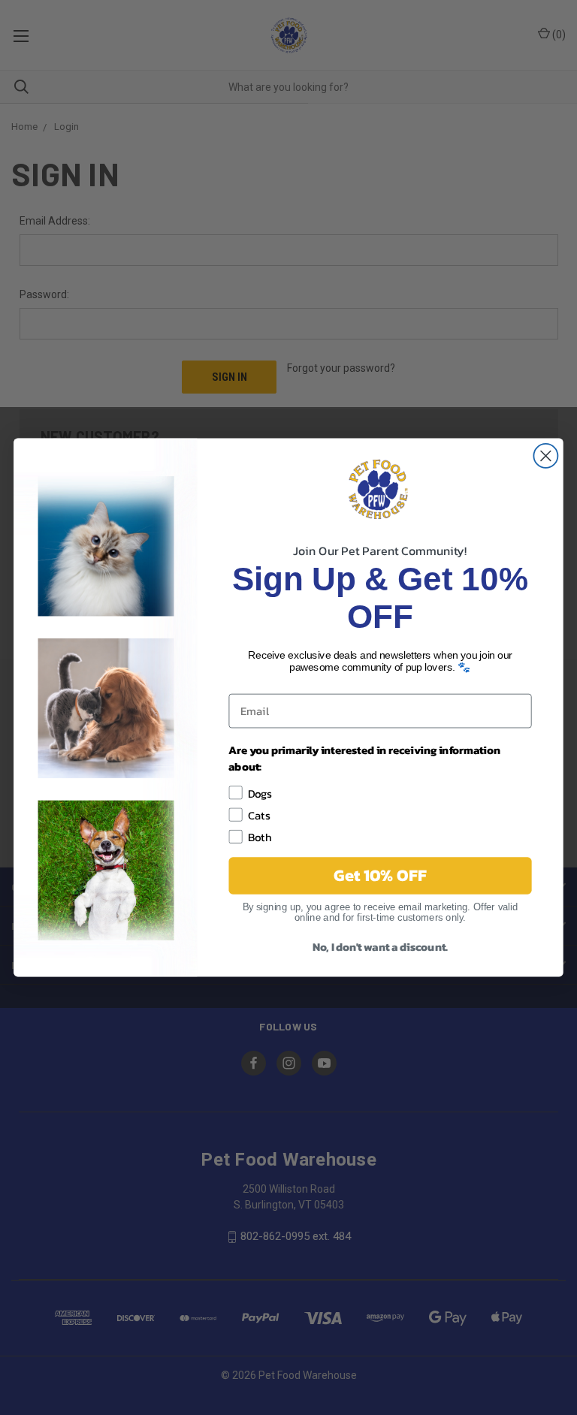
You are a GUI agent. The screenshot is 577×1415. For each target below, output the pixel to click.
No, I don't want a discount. (380, 946)
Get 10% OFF (380, 876)
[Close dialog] (545, 456)
